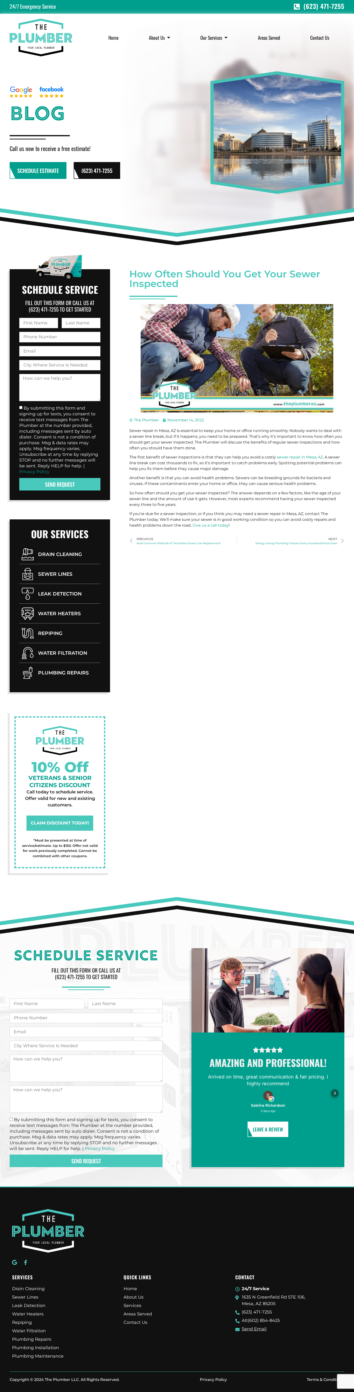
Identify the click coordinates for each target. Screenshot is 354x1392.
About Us (157, 37)
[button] (201, 1093)
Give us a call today (210, 525)
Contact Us (319, 37)
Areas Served (269, 37)
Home (113, 37)
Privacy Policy (34, 471)
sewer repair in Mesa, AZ (300, 457)
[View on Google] (268, 1095)
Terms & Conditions (325, 1379)
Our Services (211, 37)
